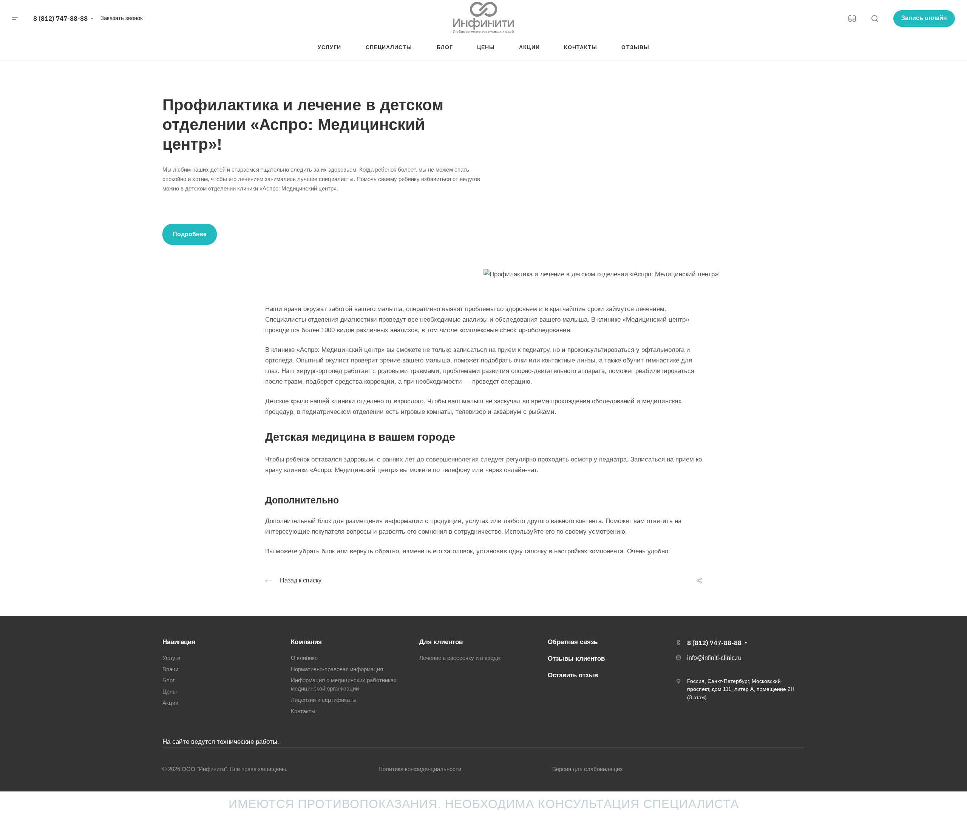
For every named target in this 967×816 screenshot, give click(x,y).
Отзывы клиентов (576, 658)
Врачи (170, 669)
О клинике (304, 658)
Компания (306, 642)
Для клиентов (441, 642)
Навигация (178, 642)
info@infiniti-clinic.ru (714, 658)
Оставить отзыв (573, 675)
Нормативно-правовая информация (337, 669)
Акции (170, 703)
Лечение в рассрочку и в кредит (460, 658)
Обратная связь (573, 642)
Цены (169, 692)
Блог (168, 680)
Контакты (303, 711)
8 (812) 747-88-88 (60, 18)
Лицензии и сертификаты (324, 700)
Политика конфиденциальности (419, 769)
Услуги (171, 658)
